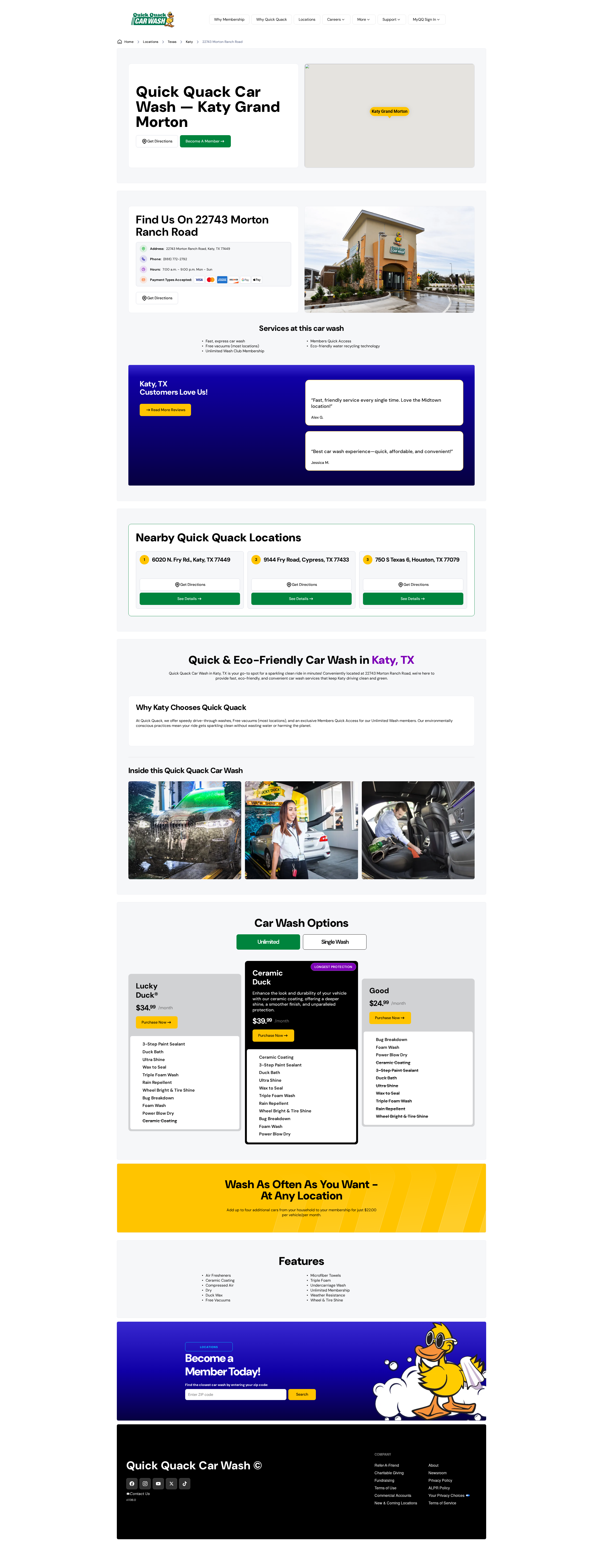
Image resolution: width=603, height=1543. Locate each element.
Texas (172, 41)
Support (389, 19)
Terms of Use (385, 1488)
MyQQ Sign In (424, 19)
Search (302, 1394)
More (361, 19)
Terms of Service (442, 1503)
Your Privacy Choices (446, 1495)
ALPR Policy (439, 1488)
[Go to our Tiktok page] (184, 1483)
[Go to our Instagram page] (145, 1483)
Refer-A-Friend (387, 1465)
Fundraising (384, 1480)
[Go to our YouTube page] (158, 1483)
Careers (334, 19)
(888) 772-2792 (175, 259)
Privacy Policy (440, 1480)
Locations (307, 19)
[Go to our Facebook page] (132, 1483)
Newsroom (437, 1472)
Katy (189, 41)
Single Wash (334, 941)
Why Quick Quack (271, 19)
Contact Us (140, 1493)
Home (129, 42)
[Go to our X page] (171, 1483)
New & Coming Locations (396, 1503)
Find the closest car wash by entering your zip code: (226, 1385)
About (433, 1465)
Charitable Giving (389, 1472)
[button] (389, 111)
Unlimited (268, 941)
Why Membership (229, 19)
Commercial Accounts (393, 1495)
